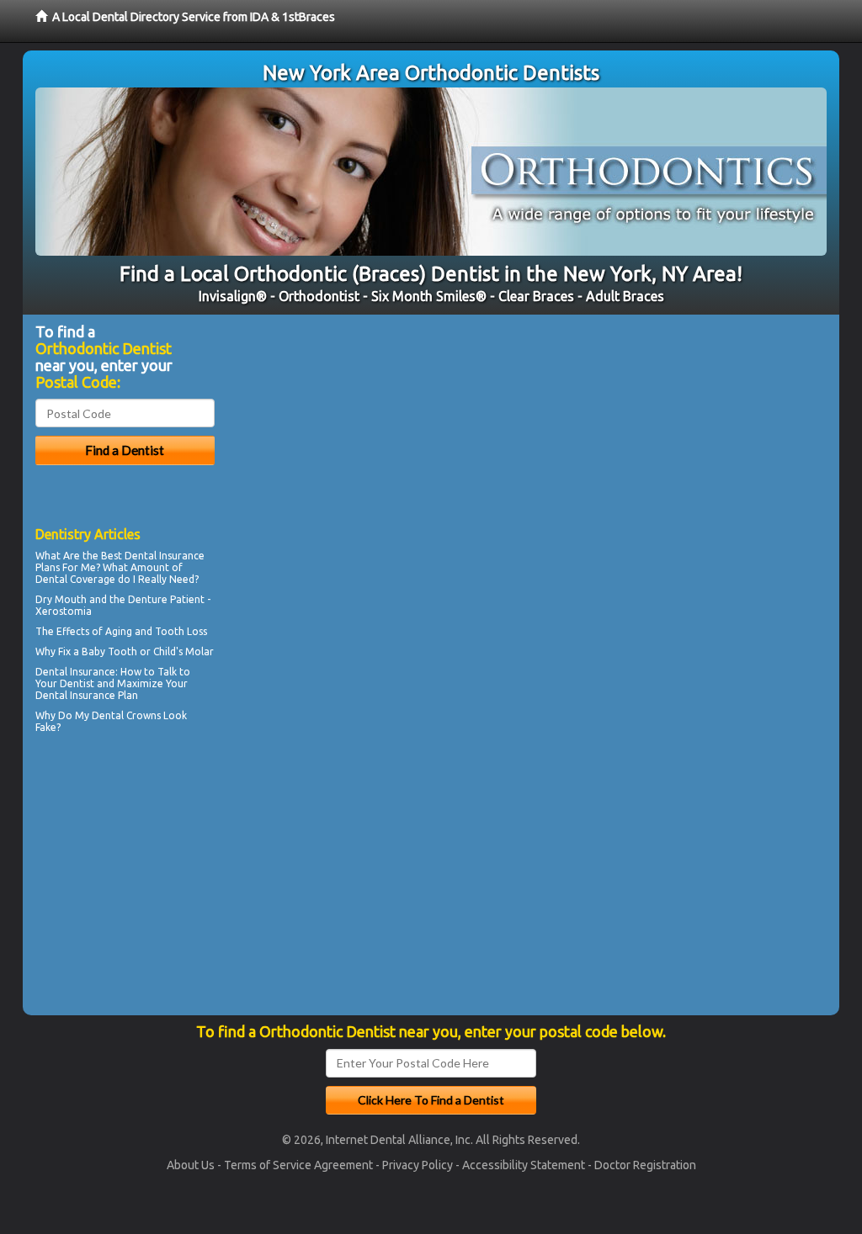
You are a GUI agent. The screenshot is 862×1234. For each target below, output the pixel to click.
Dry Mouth (61, 599)
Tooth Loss (181, 631)
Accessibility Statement (523, 1165)
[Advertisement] (121, 885)
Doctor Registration (645, 1165)
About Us (191, 1165)
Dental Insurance (165, 555)
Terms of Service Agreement (298, 1165)
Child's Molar (183, 651)
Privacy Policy (417, 1165)
